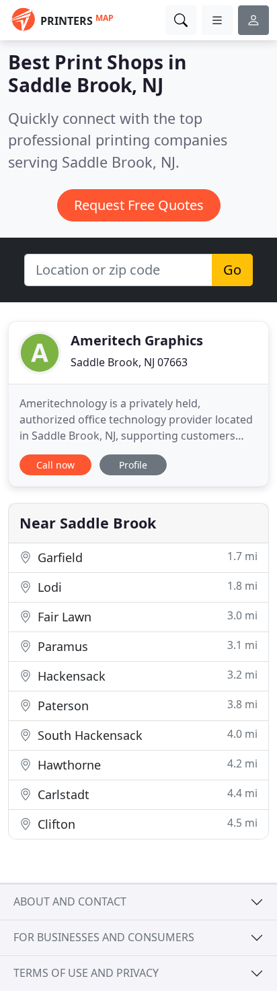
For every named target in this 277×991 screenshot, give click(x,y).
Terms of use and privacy (86, 972)
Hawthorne (146, 764)
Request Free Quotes (139, 205)
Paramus (146, 646)
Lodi (146, 586)
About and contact (69, 901)
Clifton (146, 823)
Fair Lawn (146, 616)
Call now (55, 464)
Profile (133, 464)
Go (232, 270)
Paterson (146, 705)
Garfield (146, 557)
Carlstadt (146, 794)
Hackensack (146, 675)
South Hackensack (146, 734)
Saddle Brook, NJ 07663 (129, 362)
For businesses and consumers (103, 937)
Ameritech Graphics (137, 340)
